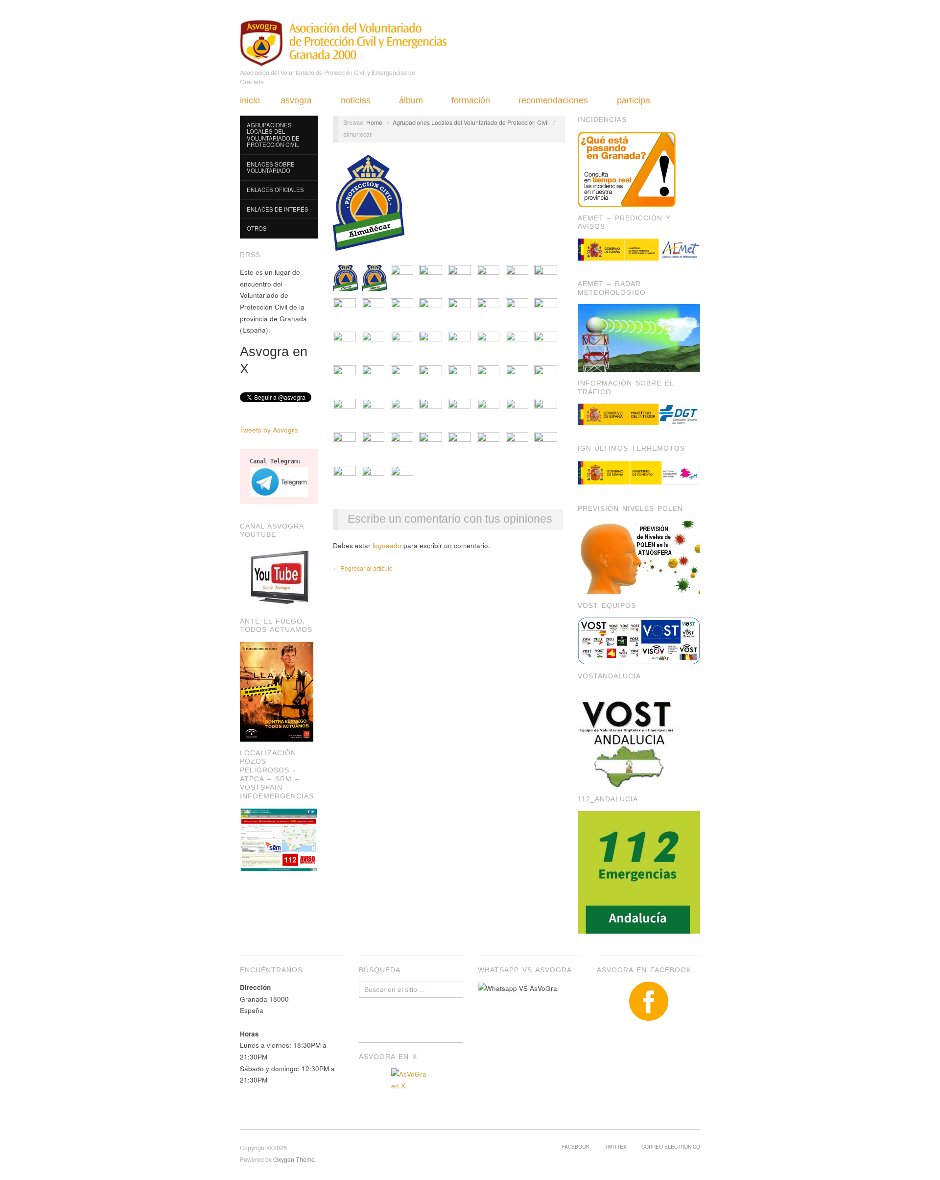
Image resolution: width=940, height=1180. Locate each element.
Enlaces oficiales (275, 189)
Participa (633, 100)
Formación (470, 100)
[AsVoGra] (343, 41)
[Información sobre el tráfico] (639, 414)
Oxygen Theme (294, 1159)
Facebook (575, 1146)
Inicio (250, 100)
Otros (257, 228)
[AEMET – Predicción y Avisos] (639, 250)
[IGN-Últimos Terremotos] (639, 473)
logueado (387, 545)
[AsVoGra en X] (411, 1088)
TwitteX (616, 1146)
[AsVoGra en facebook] (649, 1001)
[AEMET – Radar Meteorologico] (639, 337)
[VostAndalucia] (628, 737)
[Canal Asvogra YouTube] (279, 577)
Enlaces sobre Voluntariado (271, 167)
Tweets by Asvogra (269, 429)
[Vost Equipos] (639, 640)
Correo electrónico (670, 1146)
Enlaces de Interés (277, 209)
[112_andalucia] (639, 871)
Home (374, 122)
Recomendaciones (553, 100)
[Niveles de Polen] (639, 556)
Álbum (411, 100)
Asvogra (296, 100)
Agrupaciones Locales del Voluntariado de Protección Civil (273, 135)
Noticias (356, 100)
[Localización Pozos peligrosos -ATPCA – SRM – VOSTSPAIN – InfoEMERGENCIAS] (279, 838)
